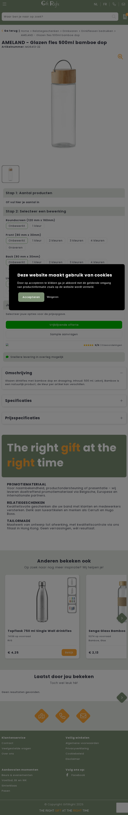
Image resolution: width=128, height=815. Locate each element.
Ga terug (11, 31)
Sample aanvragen (64, 334)
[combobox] (56, 16)
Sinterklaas (9, 785)
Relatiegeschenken (46, 31)
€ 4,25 (13, 652)
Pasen (6, 790)
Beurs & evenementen (17, 775)
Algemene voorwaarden (82, 743)
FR (105, 4)
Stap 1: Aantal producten (29, 193)
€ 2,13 (93, 652)
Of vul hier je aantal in (22, 202)
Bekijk (69, 652)
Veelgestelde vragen (16, 748)
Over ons (8, 753)
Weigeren (52, 297)
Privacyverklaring (77, 748)
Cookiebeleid (75, 753)
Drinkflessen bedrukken (97, 31)
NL (96, 4)
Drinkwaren (70, 31)
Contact (8, 743)
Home (25, 31)
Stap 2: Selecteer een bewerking (36, 211)
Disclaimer (73, 759)
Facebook (78, 775)
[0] (124, 16)
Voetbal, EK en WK (14, 780)
